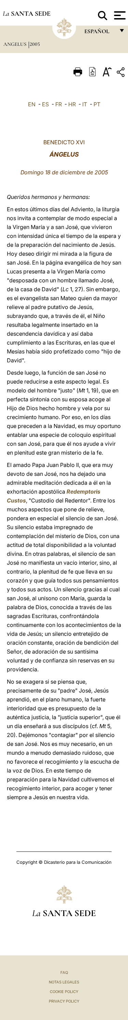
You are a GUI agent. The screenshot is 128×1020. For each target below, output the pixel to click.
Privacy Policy (64, 1001)
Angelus (15, 44)
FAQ (64, 972)
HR (72, 104)
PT (97, 104)
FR (58, 104)
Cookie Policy (64, 991)
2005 (35, 44)
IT (84, 104)
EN (31, 104)
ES (45, 104)
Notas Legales (64, 982)
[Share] (121, 73)
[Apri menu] (119, 15)
